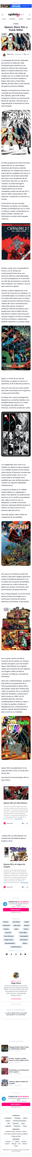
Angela (26, 922)
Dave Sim (8, 932)
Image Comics (8, 939)
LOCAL (4, 19)
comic (16, 929)
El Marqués (17, 1118)
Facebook (8, 1141)
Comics (16, 23)
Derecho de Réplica (22, 1134)
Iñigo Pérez (10, 54)
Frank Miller (23, 932)
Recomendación (10, 943)
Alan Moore (16, 922)
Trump (25, 1126)
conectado (23, 1013)
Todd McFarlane (16, 947)
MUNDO (21, 19)
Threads (16, 1146)
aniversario (6, 925)
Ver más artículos (16, 999)
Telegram (17, 1141)
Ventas (25, 1131)
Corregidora (8, 1118)
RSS (19, 1143)
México (25, 1118)
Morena (8, 1120)
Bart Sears (17, 925)
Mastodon (24, 1143)
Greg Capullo (24, 936)
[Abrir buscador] (29, 14)
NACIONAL (12, 19)
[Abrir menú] (2, 14)
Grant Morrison (8, 936)
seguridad (8, 1126)
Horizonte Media (16, 1151)
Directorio (19, 1131)
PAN (9, 1123)
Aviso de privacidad (10, 1134)
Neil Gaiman (24, 939)
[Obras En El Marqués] (16, 7)
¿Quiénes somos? (10, 1131)
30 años (5, 922)
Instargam (23, 1141)
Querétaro (15, 1123)
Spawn (25, 943)
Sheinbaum (17, 1126)
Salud (23, 1123)
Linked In (7, 1143)
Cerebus (6, 929)
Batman (26, 925)
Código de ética (16, 1136)
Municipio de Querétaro (19, 1120)
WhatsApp (14, 1143)
